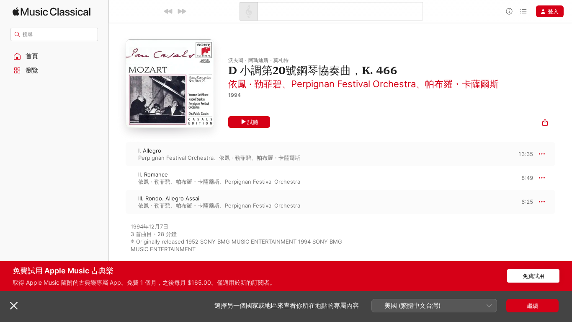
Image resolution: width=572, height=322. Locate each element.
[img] (51, 11)
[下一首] (181, 11)
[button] (54, 56)
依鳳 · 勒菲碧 (255, 83)
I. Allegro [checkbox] (149, 150)
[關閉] (14, 305)
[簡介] (509, 11)
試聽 (252, 122)
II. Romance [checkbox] (153, 174)
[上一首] (168, 11)
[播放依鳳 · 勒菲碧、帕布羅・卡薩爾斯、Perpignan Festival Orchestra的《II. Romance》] (117, 177)
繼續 (532, 305)
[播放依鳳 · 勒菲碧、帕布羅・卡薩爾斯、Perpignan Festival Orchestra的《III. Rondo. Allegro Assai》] (117, 201)
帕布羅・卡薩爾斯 (462, 83)
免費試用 (533, 276)
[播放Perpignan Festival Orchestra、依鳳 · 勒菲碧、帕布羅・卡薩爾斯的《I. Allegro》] (117, 154)
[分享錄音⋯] (545, 123)
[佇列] (523, 11)
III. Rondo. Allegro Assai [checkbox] (168, 198)
